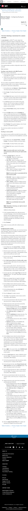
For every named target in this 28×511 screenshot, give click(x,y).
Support (9, 1)
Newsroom (5, 455)
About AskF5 (5, 460)
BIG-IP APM (18, 9)
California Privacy (22, 507)
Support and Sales (14, 444)
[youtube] (18, 447)
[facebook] (15, 447)
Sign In (24, 6)
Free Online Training (7, 471)
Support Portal (6, 481)
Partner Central (6, 483)
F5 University (5, 470)
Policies (10, 507)
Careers (4, 459)
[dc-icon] (21, 447)
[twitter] (9, 447)
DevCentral (5, 479)
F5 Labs (4, 484)
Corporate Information (8, 454)
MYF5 (3, 3)
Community (16, 1)
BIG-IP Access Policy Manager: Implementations (11, 10)
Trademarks (4, 507)
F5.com (4, 1)
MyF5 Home (3, 9)
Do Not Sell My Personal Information (14, 509)
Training (4, 466)
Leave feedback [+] (7, 494)
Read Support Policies (7, 490)
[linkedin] (12, 447)
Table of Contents (6, 30)
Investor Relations (7, 457)
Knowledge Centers (11, 9)
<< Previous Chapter (15, 30)
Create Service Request (8, 492)
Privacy (15, 507)
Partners (23, 1)
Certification (5, 468)
